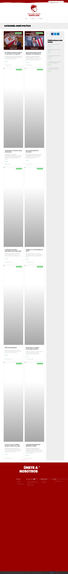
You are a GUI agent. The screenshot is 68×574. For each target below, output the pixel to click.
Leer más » (6, 61)
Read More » (49, 46)
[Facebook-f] (5, 1)
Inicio (26, 18)
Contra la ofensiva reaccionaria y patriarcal (54, 50)
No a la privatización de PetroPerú (32, 151)
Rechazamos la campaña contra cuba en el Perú (32, 348)
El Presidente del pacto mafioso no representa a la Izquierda (13, 53)
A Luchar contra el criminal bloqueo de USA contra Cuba (12, 445)
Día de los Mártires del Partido (54, 44)
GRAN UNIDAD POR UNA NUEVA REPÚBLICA (54, 56)
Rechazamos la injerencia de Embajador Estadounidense (33, 53)
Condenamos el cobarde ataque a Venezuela (13, 151)
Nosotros (33, 18)
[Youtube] (10, 1)
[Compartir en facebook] (52, 34)
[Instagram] (8, 1)
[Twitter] (6, 1)
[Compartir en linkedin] (58, 34)
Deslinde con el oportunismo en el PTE (34, 250)
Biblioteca (41, 18)
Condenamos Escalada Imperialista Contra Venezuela (13, 250)
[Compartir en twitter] (55, 34)
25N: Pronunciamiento (11, 347)
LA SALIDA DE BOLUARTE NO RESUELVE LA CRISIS (33, 445)
